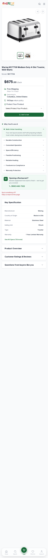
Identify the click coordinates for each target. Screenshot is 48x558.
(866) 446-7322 (18, 186)
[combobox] (24, 108)
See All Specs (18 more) (13, 239)
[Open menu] (44, 4)
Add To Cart (25, 114)
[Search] (39, 4)
